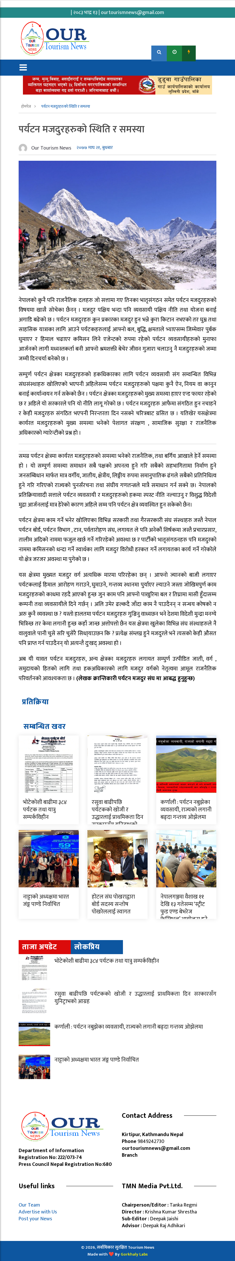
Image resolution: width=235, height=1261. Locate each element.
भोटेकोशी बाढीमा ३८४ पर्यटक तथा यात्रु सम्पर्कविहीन (45, 809)
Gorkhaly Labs (134, 1254)
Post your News (35, 1219)
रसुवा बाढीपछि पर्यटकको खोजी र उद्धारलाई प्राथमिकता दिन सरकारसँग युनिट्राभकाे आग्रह (117, 817)
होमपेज (26, 106)
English (206, 52)
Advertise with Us (38, 1212)
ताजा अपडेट (39, 947)
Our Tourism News (51, 148)
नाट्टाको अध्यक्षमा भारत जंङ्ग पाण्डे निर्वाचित (46, 900)
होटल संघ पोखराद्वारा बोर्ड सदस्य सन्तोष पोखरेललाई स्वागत (113, 904)
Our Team (30, 1205)
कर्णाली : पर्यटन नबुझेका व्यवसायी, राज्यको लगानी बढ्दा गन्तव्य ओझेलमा (185, 809)
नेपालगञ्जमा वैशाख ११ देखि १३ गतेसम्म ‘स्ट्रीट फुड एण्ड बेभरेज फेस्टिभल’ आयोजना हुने (183, 908)
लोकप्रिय (87, 947)
